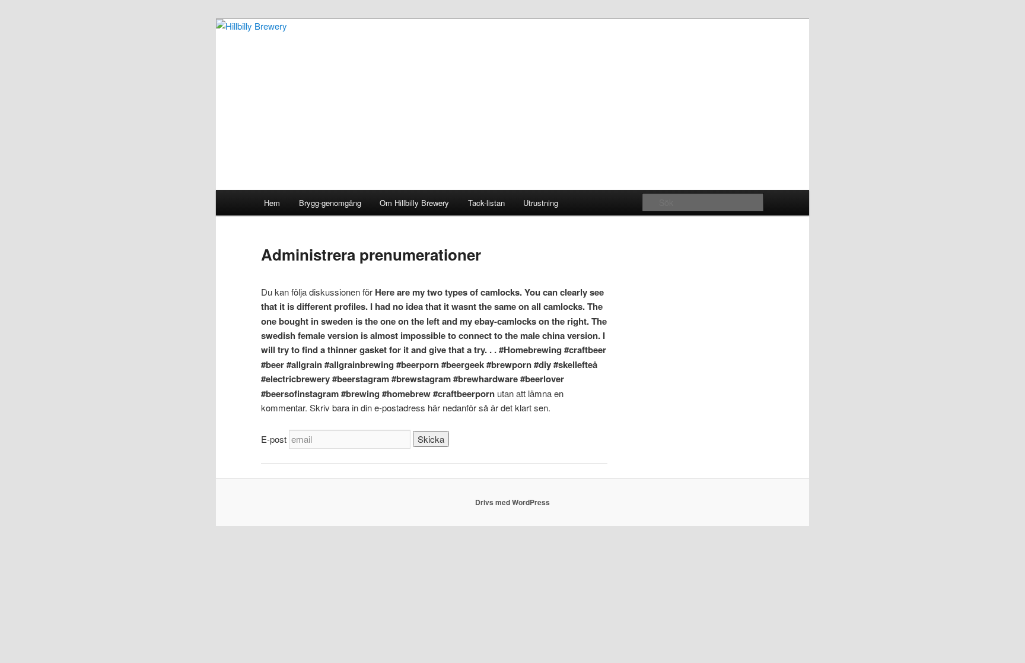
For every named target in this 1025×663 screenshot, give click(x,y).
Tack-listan (486, 202)
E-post (274, 439)
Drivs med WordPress (512, 502)
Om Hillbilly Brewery (414, 202)
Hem (272, 202)
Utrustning (540, 202)
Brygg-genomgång (330, 202)
